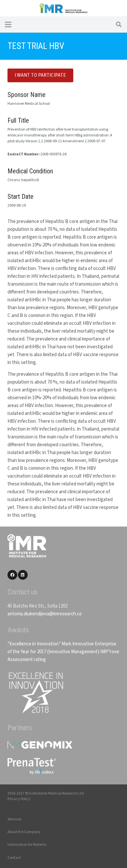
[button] (119, 24)
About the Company (23, 832)
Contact (14, 857)
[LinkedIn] (23, 575)
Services (14, 819)
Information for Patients (26, 844)
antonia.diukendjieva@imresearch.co (44, 613)
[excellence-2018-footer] (35, 693)
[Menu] (8, 24)
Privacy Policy (18, 799)
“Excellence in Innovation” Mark (39, 643)
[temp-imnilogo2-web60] (63, 8)
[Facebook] (12, 575)
